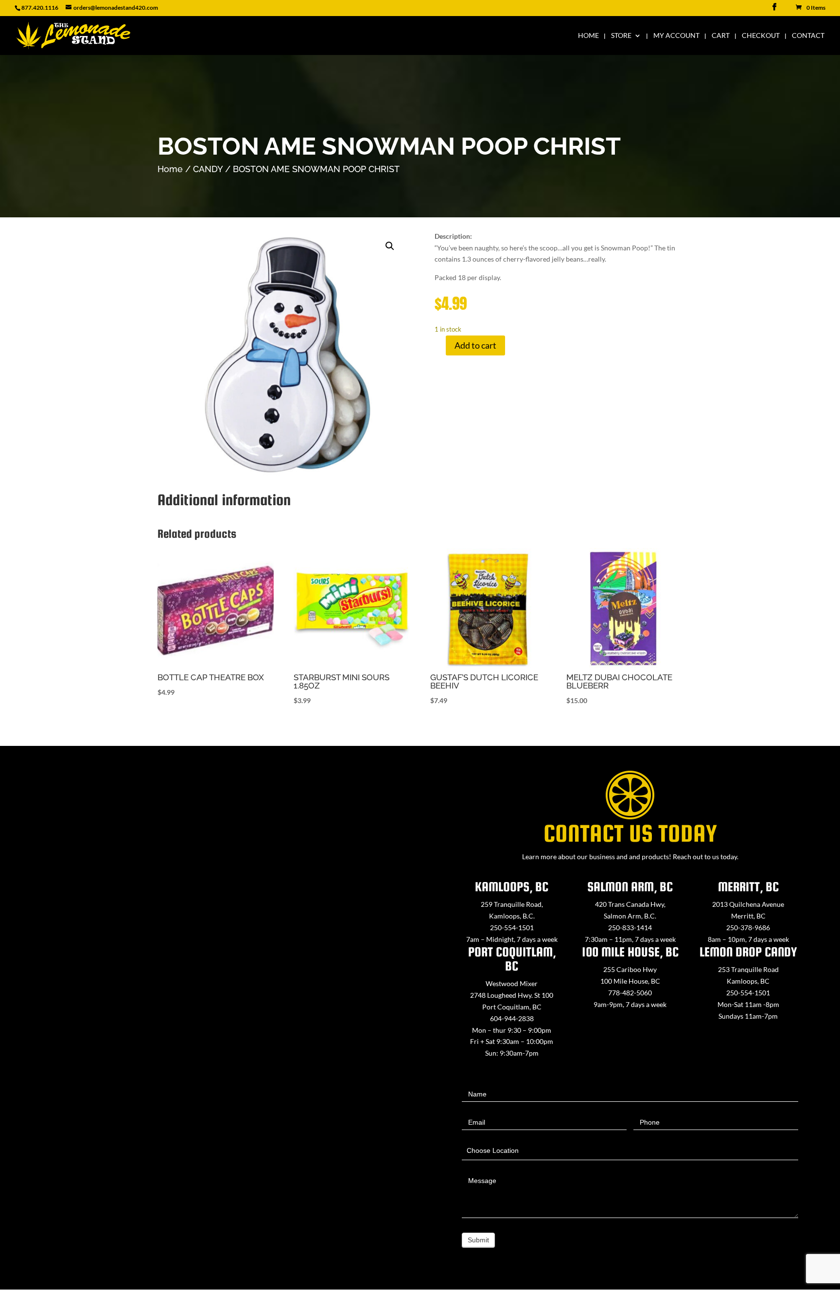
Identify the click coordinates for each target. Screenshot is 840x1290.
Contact (808, 35)
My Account (676, 35)
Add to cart (475, 345)
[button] (390, 246)
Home (588, 35)
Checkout (761, 35)
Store (621, 35)
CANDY (208, 169)
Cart (721, 35)
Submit (478, 1240)
